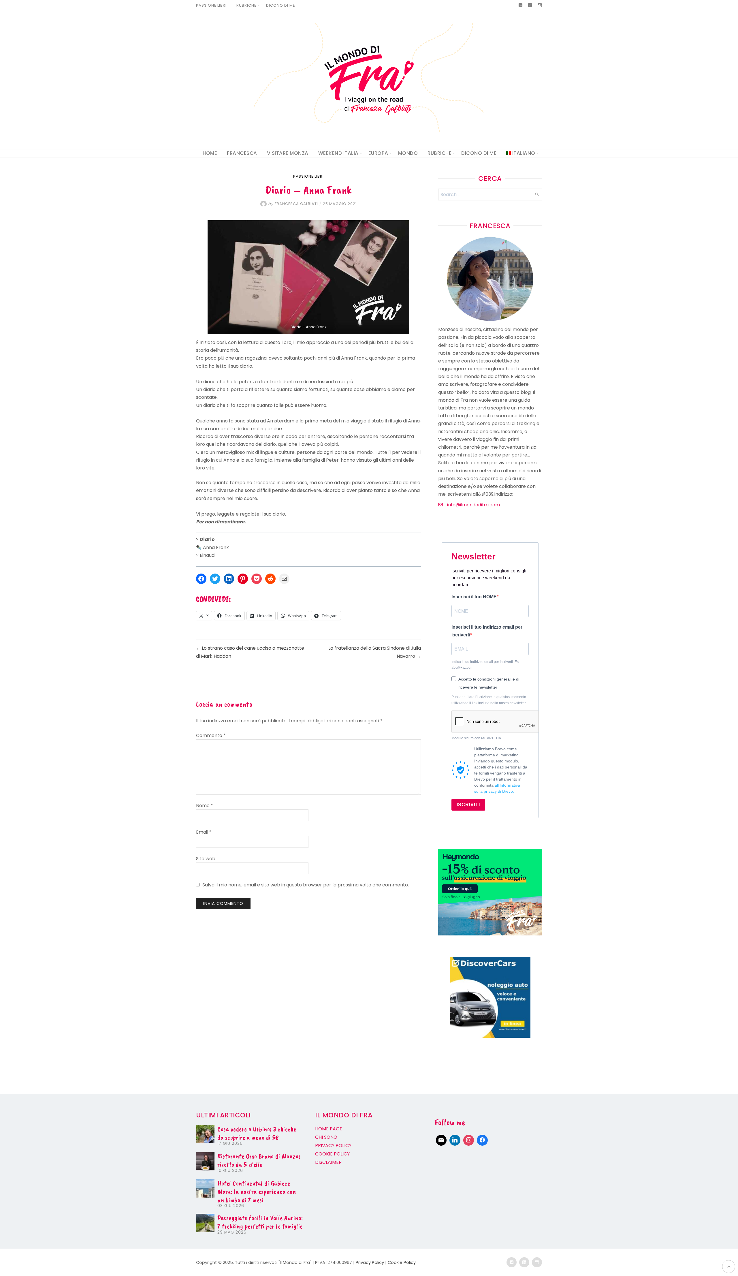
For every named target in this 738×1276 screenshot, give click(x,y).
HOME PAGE (329, 1128)
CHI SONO (326, 1137)
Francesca (242, 153)
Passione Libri (211, 5)
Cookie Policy (402, 1262)
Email (204, 832)
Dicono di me (280, 5)
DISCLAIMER (328, 1162)
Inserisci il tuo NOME (474, 596)
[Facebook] (482, 1140)
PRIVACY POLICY (333, 1145)
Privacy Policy (370, 1262)
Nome (204, 805)
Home (210, 153)
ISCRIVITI (468, 804)
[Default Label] (441, 1140)
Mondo (408, 153)
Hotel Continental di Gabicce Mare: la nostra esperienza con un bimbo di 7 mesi (256, 1191)
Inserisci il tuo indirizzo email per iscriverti (486, 631)
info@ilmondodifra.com (473, 504)
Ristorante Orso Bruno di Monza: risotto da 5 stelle (258, 1160)
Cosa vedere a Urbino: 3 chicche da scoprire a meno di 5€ (256, 1133)
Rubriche (246, 5)
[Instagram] (469, 1140)
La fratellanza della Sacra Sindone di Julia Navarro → (374, 652)
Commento (211, 735)
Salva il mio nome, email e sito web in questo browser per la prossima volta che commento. (305, 885)
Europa (378, 153)
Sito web (205, 858)
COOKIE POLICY (332, 1154)
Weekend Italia (338, 153)
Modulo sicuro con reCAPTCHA (476, 738)
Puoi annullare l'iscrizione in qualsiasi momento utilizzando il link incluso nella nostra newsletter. (488, 700)
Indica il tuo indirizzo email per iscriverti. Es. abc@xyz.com (485, 665)
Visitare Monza (287, 153)
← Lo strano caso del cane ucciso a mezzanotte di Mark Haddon (250, 652)
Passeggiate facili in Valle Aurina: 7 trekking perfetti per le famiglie (260, 1221)
